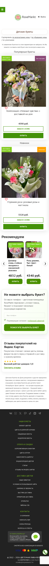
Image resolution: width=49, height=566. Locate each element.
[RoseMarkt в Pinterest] (25, 413)
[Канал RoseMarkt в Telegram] (39, 413)
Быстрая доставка (25, 493)
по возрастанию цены (21, 37)
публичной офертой (36, 321)
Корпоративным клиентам (25, 449)
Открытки (25, 501)
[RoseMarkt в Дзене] (34, 413)
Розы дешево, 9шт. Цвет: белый (33, 263)
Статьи (24, 465)
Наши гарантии (24, 480)
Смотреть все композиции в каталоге (28, 546)
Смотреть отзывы (12, 367)
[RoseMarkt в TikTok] (29, 413)
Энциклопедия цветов (25, 461)
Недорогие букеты (25, 438)
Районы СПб (25, 505)
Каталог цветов (25, 426)
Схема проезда (24, 524)
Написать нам (25, 520)
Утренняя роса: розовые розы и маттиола (23, 203)
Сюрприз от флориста (25, 488)
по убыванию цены (39, 37)
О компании (25, 516)
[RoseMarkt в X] (20, 413)
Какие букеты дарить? (24, 457)
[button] (24, 31)
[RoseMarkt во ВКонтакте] (10, 413)
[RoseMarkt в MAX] (15, 413)
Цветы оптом (25, 453)
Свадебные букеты (25, 434)
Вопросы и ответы (25, 528)
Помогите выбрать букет (24, 327)
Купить (23, 135)
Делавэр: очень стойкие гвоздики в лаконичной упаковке (15, 265)
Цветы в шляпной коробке (25, 430)
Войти (43, 17)
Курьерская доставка (25, 497)
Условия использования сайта (25, 484)
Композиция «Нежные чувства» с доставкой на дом (23, 112)
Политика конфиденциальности (24, 561)
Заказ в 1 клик (23, 129)
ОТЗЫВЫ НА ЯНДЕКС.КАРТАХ (25, 470)
